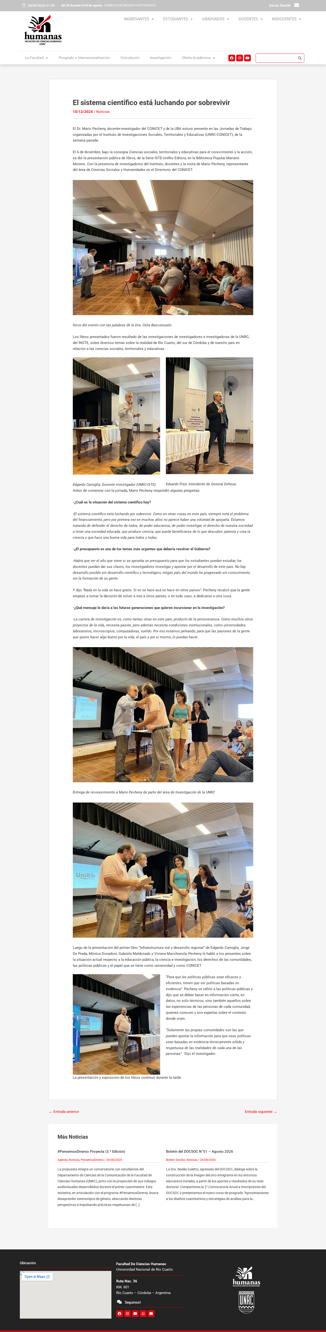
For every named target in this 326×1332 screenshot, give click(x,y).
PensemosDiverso (92, 1160)
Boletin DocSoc (175, 1160)
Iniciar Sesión (280, 5)
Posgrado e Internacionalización (84, 58)
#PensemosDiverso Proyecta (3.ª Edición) (91, 1151)
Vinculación (130, 58)
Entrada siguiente (261, 1112)
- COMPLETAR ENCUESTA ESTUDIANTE (108, 5)
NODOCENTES (284, 19)
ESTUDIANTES (175, 19)
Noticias (103, 112)
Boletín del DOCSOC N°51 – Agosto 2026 (199, 1151)
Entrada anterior (64, 1112)
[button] (138, 19)
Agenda (63, 1160)
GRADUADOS (213, 19)
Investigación (160, 58)
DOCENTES (248, 19)
